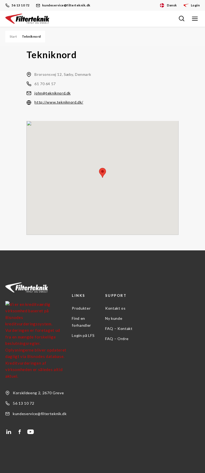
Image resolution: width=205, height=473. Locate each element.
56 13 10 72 (20, 5)
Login (195, 5)
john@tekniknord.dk (52, 93)
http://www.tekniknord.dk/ (58, 102)
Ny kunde (113, 318)
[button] (102, 173)
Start (13, 36)
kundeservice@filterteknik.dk (66, 5)
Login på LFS (83, 335)
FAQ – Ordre (116, 338)
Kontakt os (115, 308)
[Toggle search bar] (181, 18)
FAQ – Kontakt (119, 328)
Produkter (81, 308)
